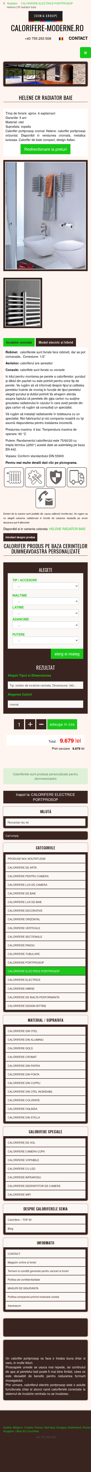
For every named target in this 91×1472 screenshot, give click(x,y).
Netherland (74, 1427)
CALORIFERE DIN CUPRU (24, 1083)
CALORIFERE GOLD (20, 1048)
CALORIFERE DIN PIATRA (24, 1065)
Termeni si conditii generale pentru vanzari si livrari (38, 1271)
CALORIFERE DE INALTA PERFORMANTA (33, 997)
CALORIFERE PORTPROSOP (26, 962)
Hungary (61, 1427)
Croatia (28, 1427)
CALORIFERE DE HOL (21, 1142)
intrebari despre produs (20, 537)
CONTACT (78, 38)
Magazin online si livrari (22, 1262)
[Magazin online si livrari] (76, 477)
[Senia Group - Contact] (45, 498)
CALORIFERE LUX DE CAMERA (27, 884)
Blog (10, 1228)
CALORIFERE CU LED (21, 1168)
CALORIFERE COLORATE (24, 1100)
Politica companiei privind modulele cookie (33, 1297)
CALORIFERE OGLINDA (22, 1109)
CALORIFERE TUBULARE (24, 954)
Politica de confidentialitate (24, 1279)
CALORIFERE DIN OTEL (23, 1031)
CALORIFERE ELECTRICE (24, 979)
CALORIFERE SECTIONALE (25, 936)
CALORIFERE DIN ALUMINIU (26, 1039)
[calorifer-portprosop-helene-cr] (23, 302)
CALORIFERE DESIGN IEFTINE (27, 1006)
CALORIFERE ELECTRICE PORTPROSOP (47, 3)
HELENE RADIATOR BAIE (67, 529)
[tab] (19, 342)
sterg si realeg (67, 653)
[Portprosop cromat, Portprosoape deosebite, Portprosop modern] (45, 215)
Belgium (18, 1427)
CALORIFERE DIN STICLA (24, 1117)
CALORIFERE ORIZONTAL (24, 919)
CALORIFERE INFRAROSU (24, 1177)
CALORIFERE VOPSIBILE (23, 1160)
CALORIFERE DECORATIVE (25, 910)
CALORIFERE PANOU (21, 945)
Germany (49, 1427)
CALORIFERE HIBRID (21, 988)
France (38, 1427)
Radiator (12, 3)
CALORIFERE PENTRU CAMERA (28, 876)
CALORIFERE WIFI (19, 1194)
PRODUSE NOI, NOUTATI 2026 (27, 858)
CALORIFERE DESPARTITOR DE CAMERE (34, 1186)
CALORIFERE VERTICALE (24, 928)
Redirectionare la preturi (45, 149)
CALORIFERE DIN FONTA (23, 1074)
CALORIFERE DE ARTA (22, 867)
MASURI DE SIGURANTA (23, 1288)
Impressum (14, 1305)
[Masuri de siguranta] (56, 477)
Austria (7, 1427)
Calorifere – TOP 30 (20, 1219)
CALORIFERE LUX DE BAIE (25, 902)
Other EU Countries (27, 1431)
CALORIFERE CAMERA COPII (26, 1151)
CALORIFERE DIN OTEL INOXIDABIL (30, 1091)
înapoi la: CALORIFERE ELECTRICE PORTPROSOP (45, 797)
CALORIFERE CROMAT (22, 1057)
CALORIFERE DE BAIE (22, 893)
